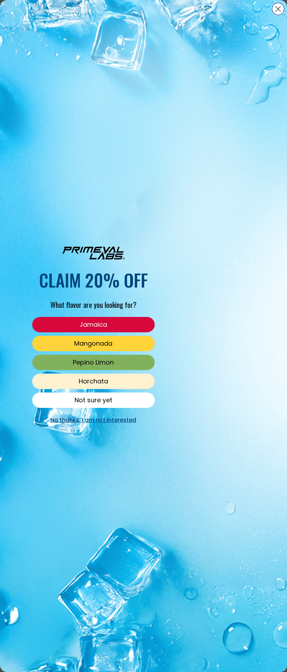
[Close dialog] (278, 9)
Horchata (93, 381)
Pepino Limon (93, 362)
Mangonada (93, 343)
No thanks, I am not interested (93, 420)
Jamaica (93, 324)
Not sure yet (93, 400)
